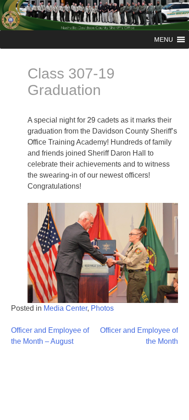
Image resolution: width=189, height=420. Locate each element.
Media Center (65, 308)
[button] (163, 39)
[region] (103, 253)
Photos (102, 308)
